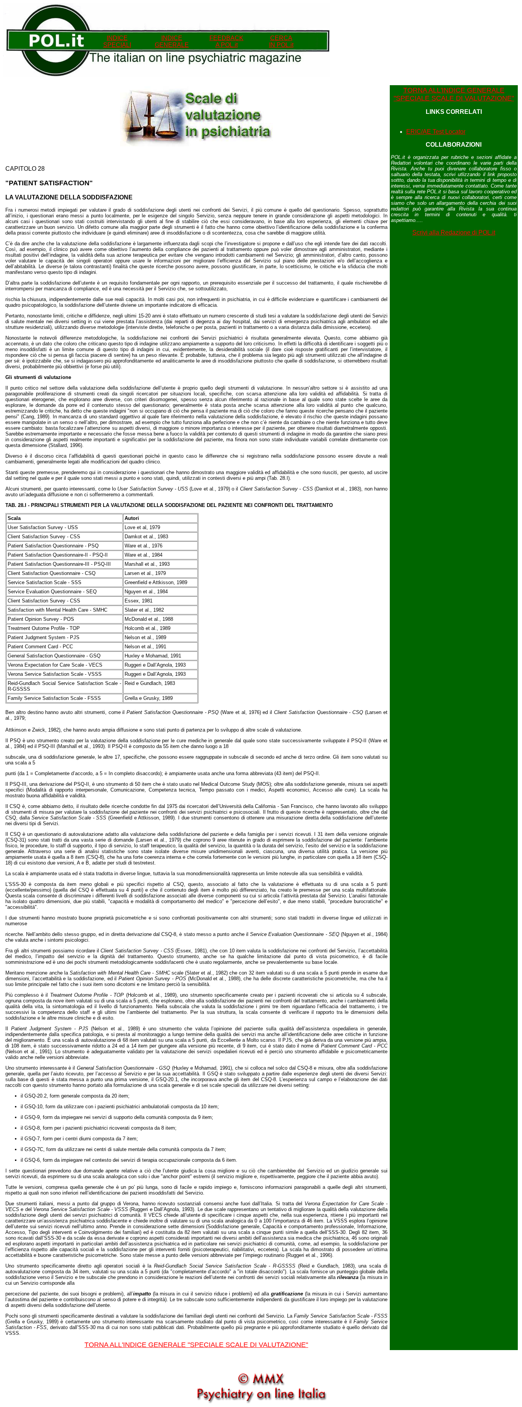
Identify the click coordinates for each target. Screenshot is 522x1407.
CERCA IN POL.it (281, 41)
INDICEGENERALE (172, 41)
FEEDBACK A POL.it (226, 41)
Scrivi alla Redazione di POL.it (453, 232)
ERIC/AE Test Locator (435, 131)
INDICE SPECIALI (117, 41)
